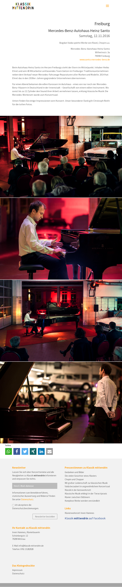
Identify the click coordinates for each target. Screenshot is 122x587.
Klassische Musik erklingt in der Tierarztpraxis (86, 493)
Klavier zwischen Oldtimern (77, 497)
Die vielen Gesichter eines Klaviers (81, 475)
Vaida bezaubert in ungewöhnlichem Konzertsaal (87, 486)
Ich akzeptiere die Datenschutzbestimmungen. (25, 506)
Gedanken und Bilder (74, 472)
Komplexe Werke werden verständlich (82, 500)
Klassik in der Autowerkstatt (78, 490)
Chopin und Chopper (74, 479)
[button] (8, 451)
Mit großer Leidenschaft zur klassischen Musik (86, 483)
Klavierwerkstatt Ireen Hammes (79, 513)
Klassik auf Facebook (85, 518)
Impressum (17, 570)
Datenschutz (27, 499)
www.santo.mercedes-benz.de (95, 59)
